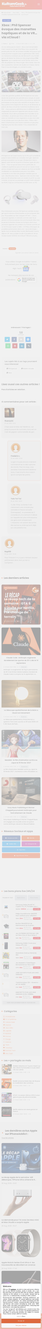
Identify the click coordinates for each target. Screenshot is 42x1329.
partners (13, 1289)
